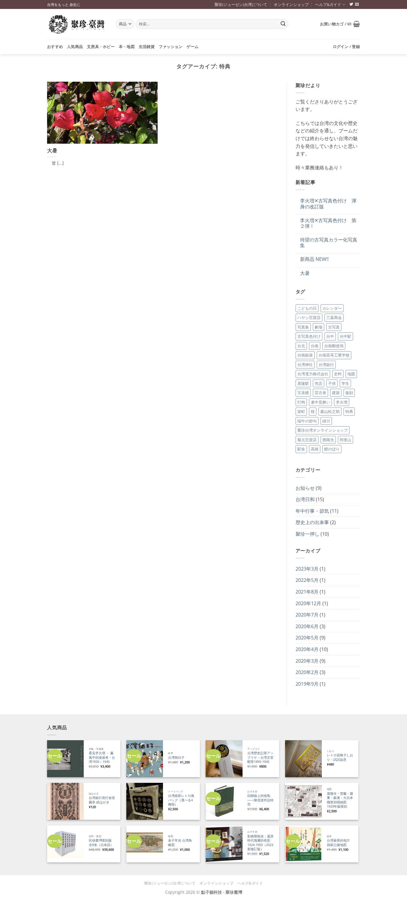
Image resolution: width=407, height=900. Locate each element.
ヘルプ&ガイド (328, 4)
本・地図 (127, 46)
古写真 (334, 327)
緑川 (326, 421)
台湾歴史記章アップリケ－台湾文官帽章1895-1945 (260, 757)
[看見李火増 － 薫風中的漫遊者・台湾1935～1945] (65, 758)
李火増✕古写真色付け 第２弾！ (328, 223)
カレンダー (332, 308)
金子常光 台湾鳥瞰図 (180, 842)
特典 (349, 411)
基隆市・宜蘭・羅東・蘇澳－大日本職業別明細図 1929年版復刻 (340, 800)
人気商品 (75, 46)
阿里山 (345, 439)
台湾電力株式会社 (312, 374)
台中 (330, 336)
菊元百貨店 (307, 439)
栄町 (301, 411)
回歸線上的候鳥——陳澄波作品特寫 (260, 800)
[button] (340, 23)
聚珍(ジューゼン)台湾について (241, 4)
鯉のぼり (332, 449)
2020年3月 (307, 661)
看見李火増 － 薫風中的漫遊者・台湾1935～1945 (102, 757)
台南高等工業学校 (334, 355)
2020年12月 (308, 603)
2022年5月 (307, 580)
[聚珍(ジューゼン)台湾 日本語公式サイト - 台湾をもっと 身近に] (77, 24)
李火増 (341, 402)
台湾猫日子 (176, 757)
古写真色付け (309, 336)
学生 (345, 383)
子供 (332, 383)
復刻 (349, 392)
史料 (338, 374)
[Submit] (283, 24)
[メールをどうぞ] (357, 4)
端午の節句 (307, 421)
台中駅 (345, 336)
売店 (318, 383)
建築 (336, 392)
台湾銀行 (326, 364)
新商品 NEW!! (314, 259)
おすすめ (55, 46)
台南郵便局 (334, 345)
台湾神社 (305, 364)
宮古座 (320, 392)
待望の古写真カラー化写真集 (328, 242)
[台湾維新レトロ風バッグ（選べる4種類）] (144, 801)
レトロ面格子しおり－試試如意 (340, 757)
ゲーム (192, 46)
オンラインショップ (291, 4)
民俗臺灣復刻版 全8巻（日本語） (101, 842)
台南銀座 (305, 355)
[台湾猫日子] (144, 758)
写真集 (303, 327)
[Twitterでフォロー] (351, 4)
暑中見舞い (320, 402)
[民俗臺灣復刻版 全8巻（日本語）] (65, 843)
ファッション (171, 46)
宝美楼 (303, 392)
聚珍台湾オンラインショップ (322, 430)
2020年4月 (307, 649)
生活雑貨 (147, 46)
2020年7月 (307, 614)
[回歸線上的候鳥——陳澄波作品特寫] (224, 801)
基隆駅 (303, 383)
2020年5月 (307, 637)
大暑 (52, 151)
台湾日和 (305, 499)
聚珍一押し (307, 534)
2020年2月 (307, 672)
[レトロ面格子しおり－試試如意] (303, 758)
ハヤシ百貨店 (309, 317)
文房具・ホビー (101, 46)
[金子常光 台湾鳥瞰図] (144, 843)
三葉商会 (334, 317)
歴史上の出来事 (312, 522)
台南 (315, 345)
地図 (351, 374)
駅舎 (301, 449)
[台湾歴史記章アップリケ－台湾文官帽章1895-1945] (224, 758)
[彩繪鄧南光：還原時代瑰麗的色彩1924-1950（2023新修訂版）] (224, 843)
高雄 (315, 449)
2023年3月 (307, 569)
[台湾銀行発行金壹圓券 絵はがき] (65, 801)
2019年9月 (307, 684)
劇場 (318, 327)
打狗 (301, 402)
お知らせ (305, 488)
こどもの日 (307, 308)
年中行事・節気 (312, 511)
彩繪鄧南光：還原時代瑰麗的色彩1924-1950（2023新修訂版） (260, 842)
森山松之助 (330, 411)
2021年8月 (307, 591)
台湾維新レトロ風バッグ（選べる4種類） (181, 800)
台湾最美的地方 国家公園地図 (340, 842)
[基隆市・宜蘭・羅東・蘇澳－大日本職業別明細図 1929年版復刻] (303, 801)
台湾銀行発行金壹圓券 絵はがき (102, 800)
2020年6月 (307, 626)
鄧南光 (328, 439)
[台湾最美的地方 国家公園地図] (303, 843)
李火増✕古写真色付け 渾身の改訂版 (328, 203)
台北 (301, 345)
